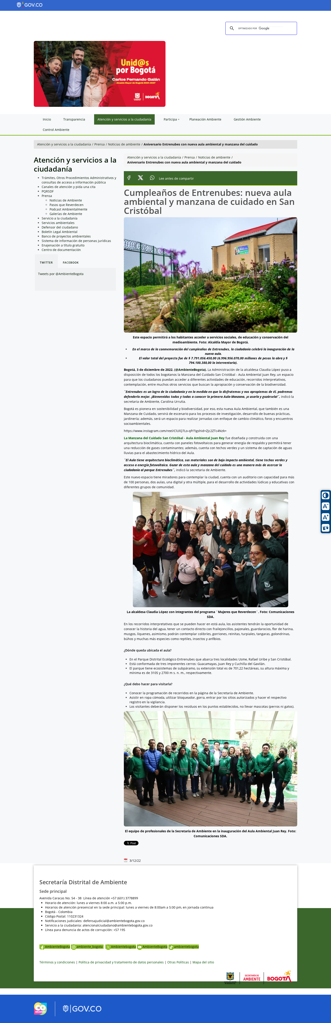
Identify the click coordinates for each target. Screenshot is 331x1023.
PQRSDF (48, 191)
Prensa (99, 144)
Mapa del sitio (203, 962)
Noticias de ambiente (124, 144)
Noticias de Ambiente (66, 200)
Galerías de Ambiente (66, 214)
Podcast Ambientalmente (68, 209)
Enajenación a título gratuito (63, 245)
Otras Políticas (178, 962)
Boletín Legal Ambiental (59, 232)
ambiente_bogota (90, 947)
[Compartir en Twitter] (141, 178)
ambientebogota (186, 947)
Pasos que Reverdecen (67, 205)
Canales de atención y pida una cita (68, 187)
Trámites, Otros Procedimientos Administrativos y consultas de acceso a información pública (79, 180)
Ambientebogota (123, 947)
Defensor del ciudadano (60, 227)
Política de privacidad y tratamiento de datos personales (121, 962)
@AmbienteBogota (190, 369)
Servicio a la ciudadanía (59, 218)
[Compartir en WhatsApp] (152, 178)
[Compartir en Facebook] (129, 178)
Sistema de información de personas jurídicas (76, 241)
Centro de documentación (61, 250)
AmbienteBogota (57, 947)
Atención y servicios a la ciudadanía (64, 144)
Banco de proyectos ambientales (66, 236)
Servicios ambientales (58, 223)
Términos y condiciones (57, 962)
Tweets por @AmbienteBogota (61, 274)
